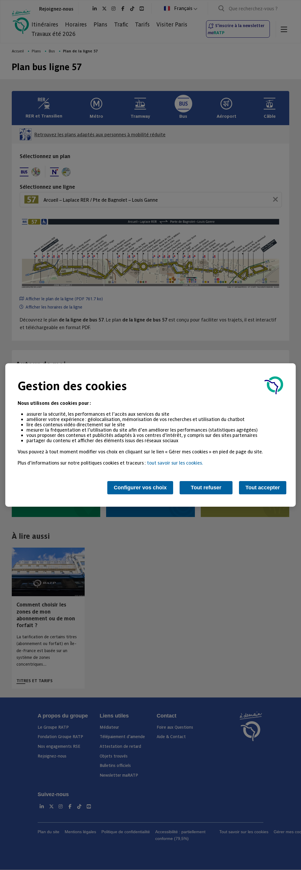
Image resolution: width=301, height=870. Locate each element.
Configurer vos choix (140, 487)
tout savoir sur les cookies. (175, 462)
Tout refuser (206, 487)
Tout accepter (262, 487)
